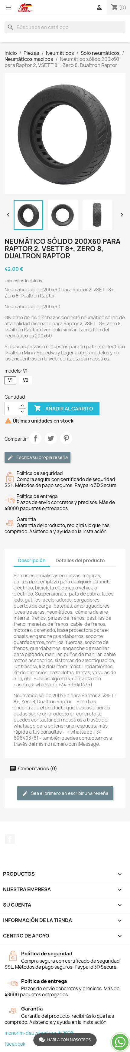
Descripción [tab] (32, 560)
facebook (15, 1044)
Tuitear (51, 438)
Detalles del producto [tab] (80, 560)
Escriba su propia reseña (41, 457)
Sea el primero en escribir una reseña (69, 793)
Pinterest (66, 438)
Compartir (35, 438)
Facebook (10, 839)
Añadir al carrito (63, 408)
